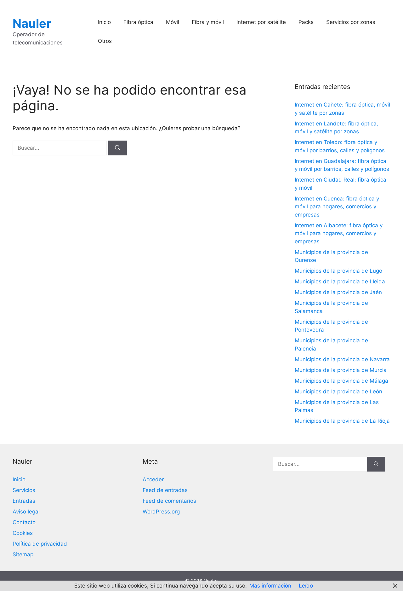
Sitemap (23, 554)
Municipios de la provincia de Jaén (338, 292)
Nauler (32, 23)
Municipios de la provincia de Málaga (341, 381)
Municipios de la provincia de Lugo (338, 271)
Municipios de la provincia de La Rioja (342, 421)
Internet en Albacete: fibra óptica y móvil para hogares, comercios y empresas (339, 233)
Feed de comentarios (169, 501)
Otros (105, 41)
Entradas (24, 501)
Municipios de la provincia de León (338, 391)
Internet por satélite (261, 22)
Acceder (153, 479)
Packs (306, 22)
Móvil (172, 22)
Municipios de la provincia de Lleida (340, 281)
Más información (270, 585)
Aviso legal (26, 511)
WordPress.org (161, 511)
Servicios (24, 490)
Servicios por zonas (350, 22)
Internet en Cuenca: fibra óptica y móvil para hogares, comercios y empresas (337, 206)
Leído (306, 585)
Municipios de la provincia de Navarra (342, 359)
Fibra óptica (138, 22)
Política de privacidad (40, 544)
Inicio (104, 22)
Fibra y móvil (208, 22)
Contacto (24, 522)
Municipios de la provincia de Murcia (341, 370)
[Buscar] (117, 148)
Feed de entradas (165, 490)
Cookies (23, 533)
